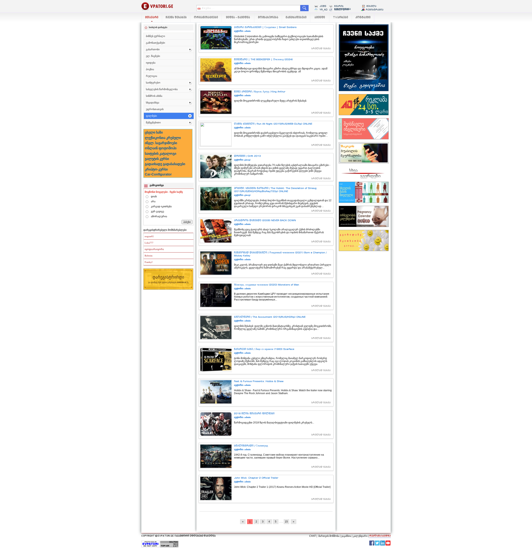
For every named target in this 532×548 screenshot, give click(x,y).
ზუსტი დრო (341, 9)
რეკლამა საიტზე (380, 536)
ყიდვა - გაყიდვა (238, 18)
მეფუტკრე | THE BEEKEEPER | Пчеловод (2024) (263, 59)
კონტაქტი (363, 18)
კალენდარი (360, 536)
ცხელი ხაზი (154, 132)
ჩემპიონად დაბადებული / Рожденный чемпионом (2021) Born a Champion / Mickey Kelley (280, 254)
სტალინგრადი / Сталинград (251, 445)
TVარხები (340, 18)
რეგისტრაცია (374, 9)
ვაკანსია (346, 536)
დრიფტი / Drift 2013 (247, 155)
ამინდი (319, 18)
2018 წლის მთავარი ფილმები (254, 413)
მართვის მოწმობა (328, 536)
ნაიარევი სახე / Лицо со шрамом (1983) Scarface (264, 349)
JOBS (323, 6)
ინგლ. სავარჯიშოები (161, 143)
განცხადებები (296, 18)
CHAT (312, 536)
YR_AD (324, 9)
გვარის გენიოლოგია (342, 7)
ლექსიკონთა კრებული (163, 138)
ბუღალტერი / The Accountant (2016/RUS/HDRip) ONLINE (269, 316)
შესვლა (371, 6)
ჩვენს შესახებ (176, 18)
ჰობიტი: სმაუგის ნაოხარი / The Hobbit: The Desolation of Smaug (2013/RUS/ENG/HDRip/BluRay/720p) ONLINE (275, 189)
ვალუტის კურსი (157, 159)
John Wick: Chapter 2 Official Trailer (256, 477)
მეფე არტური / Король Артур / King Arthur (259, 91)
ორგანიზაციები (206, 18)
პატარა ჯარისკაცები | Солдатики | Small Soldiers (265, 27)
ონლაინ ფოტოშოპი (160, 148)
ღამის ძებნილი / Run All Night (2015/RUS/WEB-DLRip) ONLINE (273, 123)
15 (286, 521)
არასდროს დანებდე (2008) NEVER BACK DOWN (265, 220)
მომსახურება (268, 18)
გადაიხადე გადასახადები (165, 164)
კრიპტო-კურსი (156, 169)
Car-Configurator (158, 174)
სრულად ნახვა (321, 48)
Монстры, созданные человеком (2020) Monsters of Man (266, 284)
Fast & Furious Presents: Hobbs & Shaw (258, 381)
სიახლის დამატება (158, 27)
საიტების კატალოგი (160, 153)
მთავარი (151, 18)
